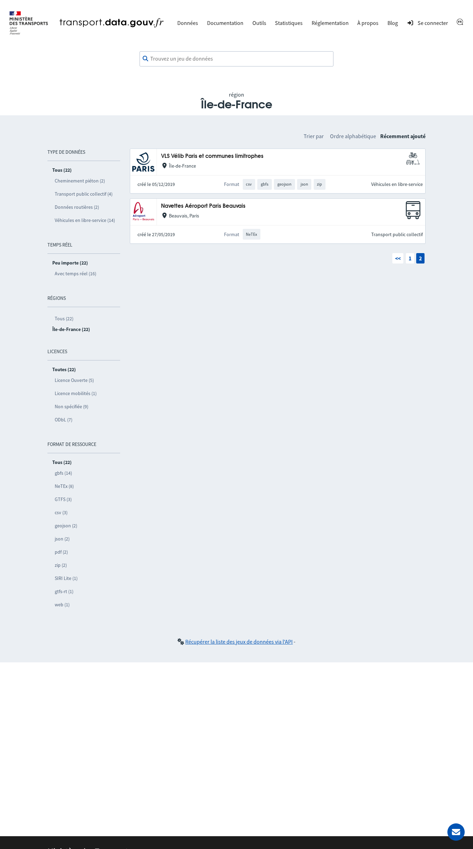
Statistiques (289, 22)
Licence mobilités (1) (76, 393)
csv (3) (61, 512)
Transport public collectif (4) (84, 194)
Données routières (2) (77, 207)
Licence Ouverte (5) (74, 380)
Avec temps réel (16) (75, 273)
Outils (259, 22)
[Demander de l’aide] (456, 832)
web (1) (62, 604)
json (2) (62, 539)
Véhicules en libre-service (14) (85, 220)
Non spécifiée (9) (71, 406)
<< (398, 258)
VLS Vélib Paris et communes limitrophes (212, 156)
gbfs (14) (63, 473)
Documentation (225, 22)
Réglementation (330, 22)
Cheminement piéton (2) (80, 181)
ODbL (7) (63, 420)
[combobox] (236, 58)
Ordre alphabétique (353, 136)
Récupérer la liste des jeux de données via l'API (239, 641)
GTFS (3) (63, 499)
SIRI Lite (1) (66, 578)
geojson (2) (66, 525)
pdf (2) (61, 552)
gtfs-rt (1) (64, 591)
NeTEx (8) (64, 486)
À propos (367, 22)
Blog (392, 22)
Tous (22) (64, 318)
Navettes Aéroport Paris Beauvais (203, 206)
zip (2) (61, 565)
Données (187, 22)
